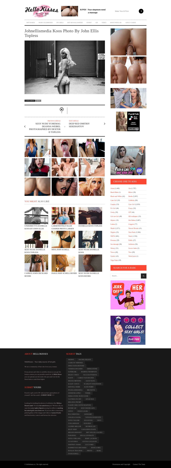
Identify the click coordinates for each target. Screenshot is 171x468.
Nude (130, 236)
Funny (89, 22)
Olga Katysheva (90, 375)
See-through (115, 244)
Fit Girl (113, 208)
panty (70, 378)
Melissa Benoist (75, 432)
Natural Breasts (133, 228)
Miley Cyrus (73, 375)
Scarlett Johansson (92, 384)
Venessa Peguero (75, 369)
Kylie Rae (90, 399)
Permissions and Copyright (121, 464)
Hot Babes (31, 22)
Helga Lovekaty (87, 435)
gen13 (70, 411)
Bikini (130, 192)
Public (130, 240)
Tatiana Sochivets (93, 417)
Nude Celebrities (46, 22)
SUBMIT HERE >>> (47, 395)
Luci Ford (89, 444)
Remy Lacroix (91, 438)
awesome (88, 414)
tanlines (87, 423)
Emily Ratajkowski (76, 366)
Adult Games (130, 22)
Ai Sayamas (73, 441)
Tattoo (113, 252)
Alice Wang (90, 381)
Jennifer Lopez (74, 393)
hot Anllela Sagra (94, 432)
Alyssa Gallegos (89, 441)
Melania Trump (74, 402)
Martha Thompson (89, 372)
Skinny (113, 248)
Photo (89, 451)
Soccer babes (132, 248)
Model (113, 228)
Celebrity (131, 200)
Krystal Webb (74, 387)
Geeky (113, 212)
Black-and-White (116, 196)
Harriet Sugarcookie (77, 447)
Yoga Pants (114, 260)
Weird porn (132, 256)
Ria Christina (74, 414)
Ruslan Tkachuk (75, 451)
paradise (72, 435)
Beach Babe (114, 192)
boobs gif (72, 408)
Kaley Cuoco (73, 384)
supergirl (72, 372)
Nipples (113, 232)
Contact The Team (139, 464)
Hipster (113, 220)
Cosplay (113, 204)
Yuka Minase (73, 423)
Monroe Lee (91, 426)
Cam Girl (114, 200)
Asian (112, 188)
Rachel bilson (85, 359)
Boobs (130, 196)
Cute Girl (131, 204)
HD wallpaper (133, 216)
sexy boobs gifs (88, 408)
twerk (88, 393)
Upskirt (113, 256)
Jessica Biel (96, 447)
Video (104, 22)
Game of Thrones (75, 363)
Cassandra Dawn (88, 429)
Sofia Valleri (73, 420)
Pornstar (113, 240)
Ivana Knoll (73, 454)
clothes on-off (74, 399)
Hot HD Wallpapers (75, 22)
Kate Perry (89, 387)
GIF (97, 22)
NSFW (38, 100)
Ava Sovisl (88, 420)
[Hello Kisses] (43, 11)
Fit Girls (60, 22)
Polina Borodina (75, 390)
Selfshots (131, 244)
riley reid (72, 429)
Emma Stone (92, 369)
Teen (130, 252)
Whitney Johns (74, 444)
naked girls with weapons (79, 405)
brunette (91, 390)
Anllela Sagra (74, 417)
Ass (129, 188)
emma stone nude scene (78, 396)
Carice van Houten (86, 378)
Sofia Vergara (74, 438)
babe (99, 451)
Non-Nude (131, 232)
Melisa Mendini (74, 381)
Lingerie (131, 224)
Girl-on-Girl (115, 216)
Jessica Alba (82, 411)
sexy (99, 420)
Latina (113, 224)
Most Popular (115, 22)
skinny (71, 359)
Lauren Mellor (74, 426)
